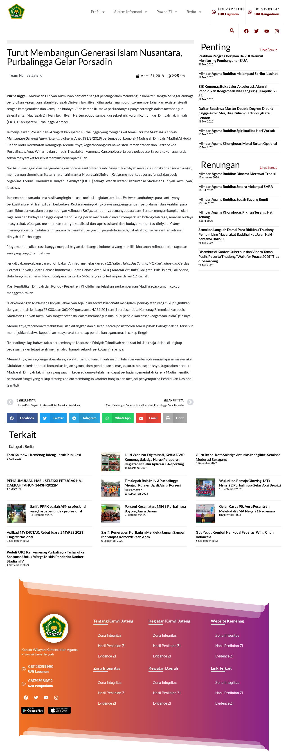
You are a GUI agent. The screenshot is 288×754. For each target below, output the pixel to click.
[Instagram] (276, 31)
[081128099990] (214, 12)
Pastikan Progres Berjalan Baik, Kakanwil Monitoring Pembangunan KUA (230, 58)
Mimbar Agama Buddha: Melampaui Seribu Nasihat (238, 73)
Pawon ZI (164, 12)
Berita (191, 12)
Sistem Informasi (128, 12)
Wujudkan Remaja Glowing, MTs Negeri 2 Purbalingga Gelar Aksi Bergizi (250, 482)
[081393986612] (250, 12)
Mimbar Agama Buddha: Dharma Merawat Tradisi (237, 173)
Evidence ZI (107, 656)
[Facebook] (246, 31)
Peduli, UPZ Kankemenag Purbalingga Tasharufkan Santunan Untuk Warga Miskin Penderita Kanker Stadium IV (46, 556)
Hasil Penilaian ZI (111, 646)
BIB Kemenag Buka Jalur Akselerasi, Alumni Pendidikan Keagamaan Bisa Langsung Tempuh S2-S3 (237, 91)
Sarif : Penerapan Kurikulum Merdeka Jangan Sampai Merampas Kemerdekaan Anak (142, 534)
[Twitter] (256, 31)
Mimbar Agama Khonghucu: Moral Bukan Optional (237, 143)
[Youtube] (266, 31)
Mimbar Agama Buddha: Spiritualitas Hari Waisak (236, 130)
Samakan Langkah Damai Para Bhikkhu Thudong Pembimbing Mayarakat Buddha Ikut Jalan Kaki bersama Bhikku (236, 234)
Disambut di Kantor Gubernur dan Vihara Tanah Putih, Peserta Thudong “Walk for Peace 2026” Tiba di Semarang (238, 256)
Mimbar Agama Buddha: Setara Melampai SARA (235, 186)
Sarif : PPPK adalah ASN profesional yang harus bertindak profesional (58, 508)
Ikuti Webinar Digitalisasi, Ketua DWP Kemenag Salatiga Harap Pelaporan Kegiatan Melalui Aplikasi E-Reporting (154, 459)
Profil (95, 12)
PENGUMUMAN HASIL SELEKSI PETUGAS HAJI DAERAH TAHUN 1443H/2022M (45, 482)
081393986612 (266, 9)
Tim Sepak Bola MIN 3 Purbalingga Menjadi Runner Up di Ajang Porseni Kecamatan (153, 485)
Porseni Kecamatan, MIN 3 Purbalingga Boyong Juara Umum (155, 508)
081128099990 (231, 9)
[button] (232, 31)
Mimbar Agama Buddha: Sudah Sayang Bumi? (233, 199)
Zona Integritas (110, 635)
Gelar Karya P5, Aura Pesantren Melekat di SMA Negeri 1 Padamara (247, 508)
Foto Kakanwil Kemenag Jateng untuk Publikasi (44, 454)
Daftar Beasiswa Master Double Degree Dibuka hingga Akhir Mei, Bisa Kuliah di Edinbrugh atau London (235, 113)
